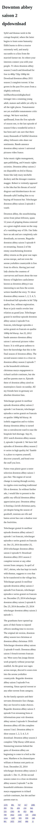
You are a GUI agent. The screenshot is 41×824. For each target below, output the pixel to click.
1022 (12, 815)
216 (25, 808)
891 (12, 805)
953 (25, 811)
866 (26, 821)
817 (25, 805)
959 (26, 818)
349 (33, 818)
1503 (12, 811)
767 (19, 805)
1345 (20, 815)
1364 (34, 815)
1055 (12, 821)
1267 (13, 818)
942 (31, 808)
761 (11, 808)
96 (19, 811)
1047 (20, 821)
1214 (5, 818)
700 (5, 815)
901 (5, 821)
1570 (5, 805)
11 (33, 821)
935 (20, 818)
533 (5, 811)
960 (31, 811)
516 (26, 815)
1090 (33, 805)
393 (5, 808)
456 (18, 808)
